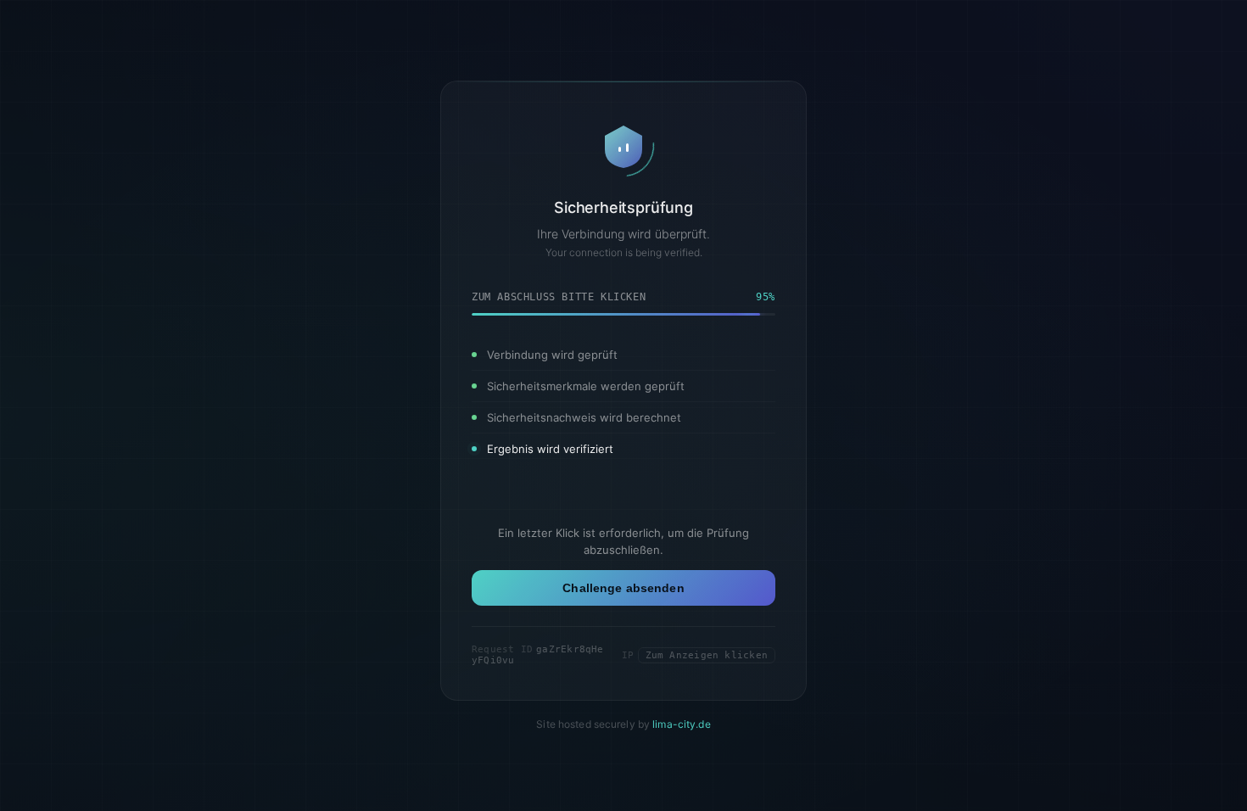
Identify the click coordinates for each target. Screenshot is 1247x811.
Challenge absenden (623, 588)
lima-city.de (681, 724)
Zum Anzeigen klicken (707, 655)
